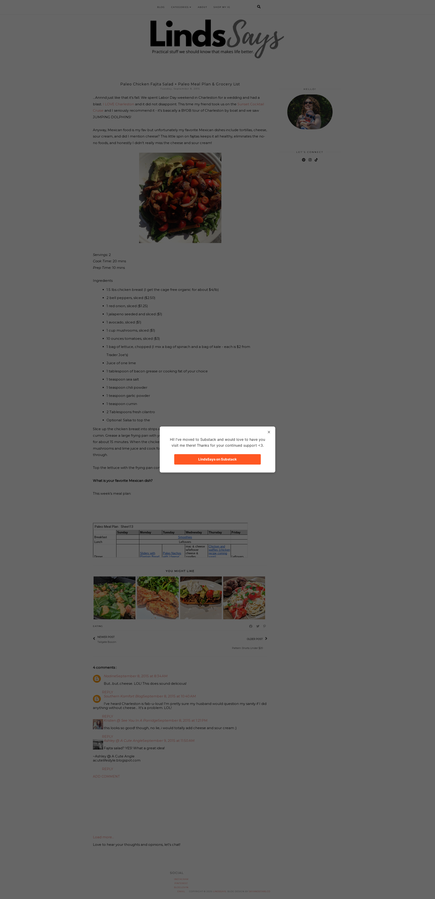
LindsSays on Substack (217, 459)
